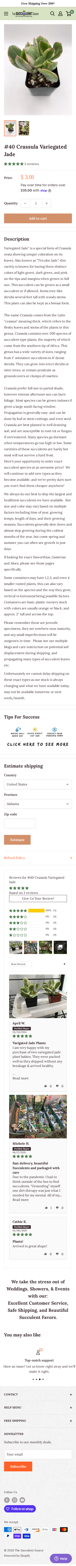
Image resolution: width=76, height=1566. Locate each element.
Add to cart (38, 218)
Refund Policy (14, 858)
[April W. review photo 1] (38, 996)
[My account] (60, 13)
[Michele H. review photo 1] (38, 1116)
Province (10, 795)
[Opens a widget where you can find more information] (61, 1559)
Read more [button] (21, 1078)
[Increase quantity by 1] (46, 203)
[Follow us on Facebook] (7, 1500)
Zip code (10, 814)
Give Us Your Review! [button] (38, 898)
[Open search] (52, 13)
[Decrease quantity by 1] (25, 203)
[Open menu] (6, 13)
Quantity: (11, 203)
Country (10, 775)
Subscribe (18, 1466)
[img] (38, 1036)
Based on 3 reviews (23, 893)
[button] (14, 164)
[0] (68, 13)
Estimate (17, 840)
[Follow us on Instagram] (14, 1500)
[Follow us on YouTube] (22, 1500)
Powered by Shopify (17, 1555)
